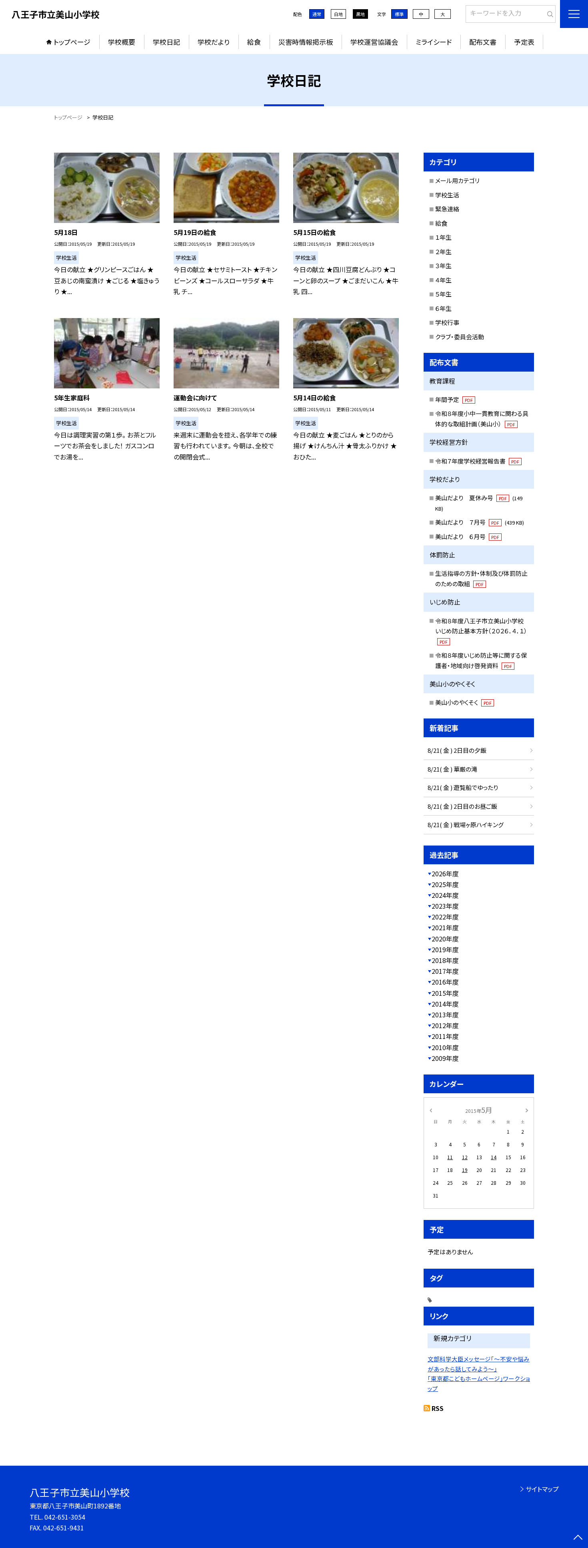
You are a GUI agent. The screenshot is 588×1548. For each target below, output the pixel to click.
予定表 (524, 42)
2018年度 (445, 960)
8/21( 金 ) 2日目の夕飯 (457, 750)
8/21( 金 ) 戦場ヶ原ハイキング (466, 824)
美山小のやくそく (463, 702)
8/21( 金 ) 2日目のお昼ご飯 (462, 806)
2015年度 (445, 993)
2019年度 (445, 949)
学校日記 (166, 42)
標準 (399, 14)
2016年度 (445, 982)
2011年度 (445, 1036)
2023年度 (445, 906)
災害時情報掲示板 (305, 42)
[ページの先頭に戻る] (578, 1538)
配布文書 (482, 42)
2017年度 (445, 971)
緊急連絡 (447, 209)
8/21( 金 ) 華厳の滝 (452, 769)
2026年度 (445, 873)
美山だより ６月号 (467, 536)
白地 (338, 14)
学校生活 (447, 195)
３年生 (443, 265)
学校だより (214, 42)
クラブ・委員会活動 (459, 336)
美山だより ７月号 (479, 522)
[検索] (549, 12)
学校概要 (121, 42)
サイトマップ (542, 1489)
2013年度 (445, 1014)
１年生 (443, 237)
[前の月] (431, 1109)
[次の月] (527, 1109)
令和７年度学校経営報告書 (477, 461)
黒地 (360, 14)
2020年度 (445, 938)
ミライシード (434, 42)
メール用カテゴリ (457, 180)
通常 (316, 14)
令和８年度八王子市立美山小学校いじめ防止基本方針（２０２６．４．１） (481, 631)
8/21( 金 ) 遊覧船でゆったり (463, 787)
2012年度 (445, 1025)
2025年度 (445, 884)
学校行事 (447, 322)
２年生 (443, 251)
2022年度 (445, 916)
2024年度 (445, 895)
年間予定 (454, 399)
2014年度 (445, 1004)
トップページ (72, 42)
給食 (254, 42)
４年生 (443, 280)
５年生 (443, 294)
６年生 (443, 308)
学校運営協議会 (374, 42)
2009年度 (445, 1058)
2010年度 (445, 1047)
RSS (438, 1408)
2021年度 (445, 927)
